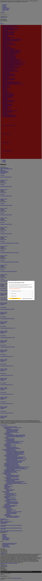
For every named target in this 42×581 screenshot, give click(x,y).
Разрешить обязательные (27, 298)
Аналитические (13, 293)
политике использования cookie (14, 288)
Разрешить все (14, 298)
